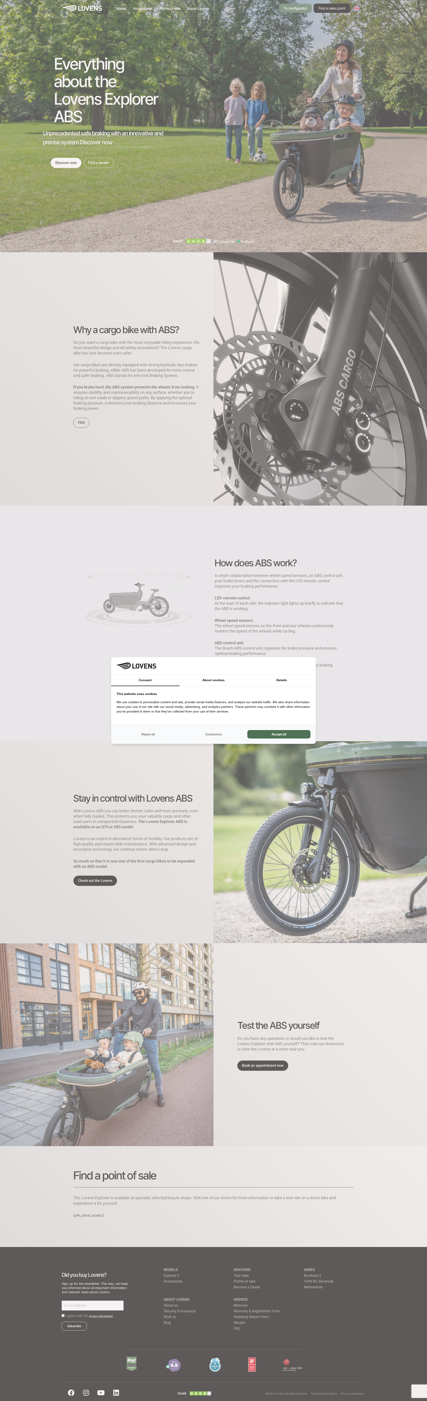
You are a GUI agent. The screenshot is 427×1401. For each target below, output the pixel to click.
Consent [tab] (145, 680)
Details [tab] (281, 680)
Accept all (279, 734)
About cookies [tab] (213, 680)
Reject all (148, 734)
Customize (213, 734)
